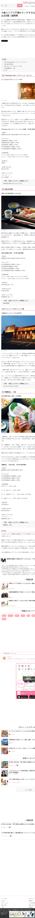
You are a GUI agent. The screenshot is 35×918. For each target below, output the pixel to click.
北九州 (4, 615)
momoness (13, 606)
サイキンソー (6, 836)
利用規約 (31, 907)
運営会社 (31, 900)
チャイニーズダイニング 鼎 (10, 386)
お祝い (17, 615)
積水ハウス (13, 765)
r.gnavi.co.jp (5, 350)
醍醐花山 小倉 (7, 524)
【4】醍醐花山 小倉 (8, 68)
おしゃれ (10, 615)
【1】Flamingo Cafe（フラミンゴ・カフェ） (15, 62)
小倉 (28, 615)
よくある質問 (32, 903)
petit (12, 597)
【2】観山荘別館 (7, 64)
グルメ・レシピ (4, 903)
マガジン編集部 (14, 773)
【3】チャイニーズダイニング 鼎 (11, 66)
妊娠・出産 (3, 905)
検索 (19, 5)
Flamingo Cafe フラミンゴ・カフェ (12, 183)
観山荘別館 (6, 303)
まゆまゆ (13, 734)
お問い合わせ (32, 905)
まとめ (4, 70)
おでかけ (3, 900)
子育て (2, 907)
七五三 (22, 615)
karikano (13, 588)
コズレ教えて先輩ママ (16, 782)
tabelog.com (5, 100)
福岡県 (4, 619)
